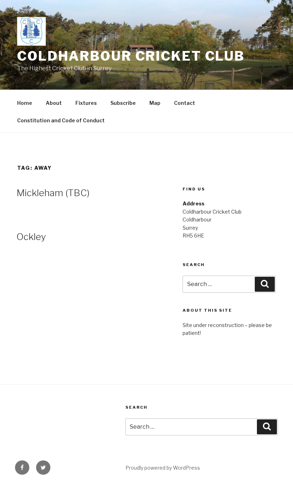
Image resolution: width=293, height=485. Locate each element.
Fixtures (86, 103)
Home (24, 103)
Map (154, 103)
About (54, 103)
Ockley (31, 236)
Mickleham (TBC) (53, 192)
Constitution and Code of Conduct (61, 120)
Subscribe (123, 103)
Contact (184, 103)
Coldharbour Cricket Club (131, 56)
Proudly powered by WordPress (162, 468)
